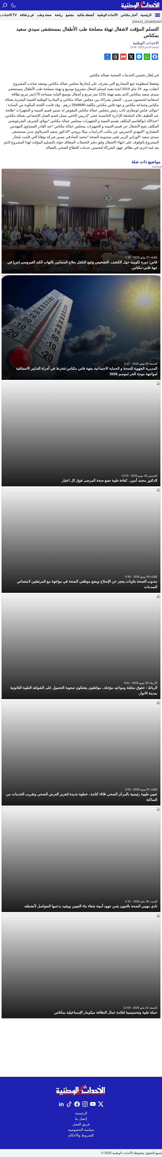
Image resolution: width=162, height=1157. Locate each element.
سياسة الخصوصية (81, 1130)
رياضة (59, 15)
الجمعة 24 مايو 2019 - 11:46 (144, 47)
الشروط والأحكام (81, 1135)
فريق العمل (81, 1124)
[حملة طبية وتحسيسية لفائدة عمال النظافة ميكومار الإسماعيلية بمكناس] (81, 966)
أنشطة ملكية (85, 15)
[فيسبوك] (77, 1104)
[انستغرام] (85, 1104)
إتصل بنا (81, 1119)
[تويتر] (101, 1104)
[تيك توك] (69, 1104)
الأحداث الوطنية (107, 15)
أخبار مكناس (129, 15)
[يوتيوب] (93, 1104)
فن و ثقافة (27, 15)
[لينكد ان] (61, 1104)
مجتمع (70, 15)
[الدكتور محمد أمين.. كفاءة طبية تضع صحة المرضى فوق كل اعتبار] (81, 433)
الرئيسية (145, 15)
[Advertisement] (81, 1047)
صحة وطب (44, 15)
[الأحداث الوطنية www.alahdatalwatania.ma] (141, 5)
